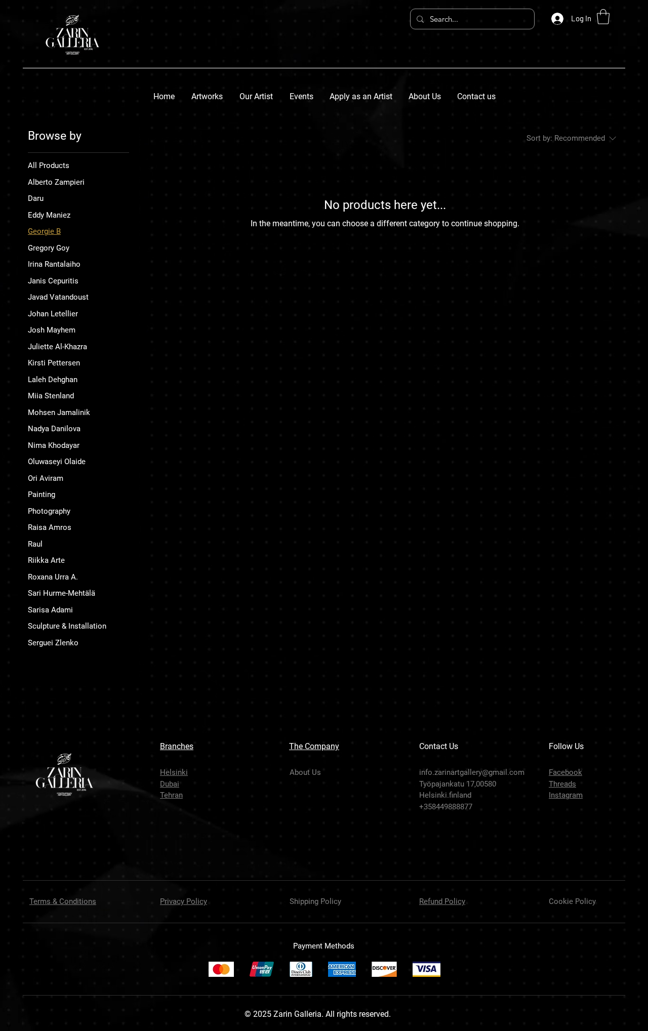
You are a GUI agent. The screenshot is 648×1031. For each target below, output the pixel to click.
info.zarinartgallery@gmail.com (471, 772)
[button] (603, 16)
